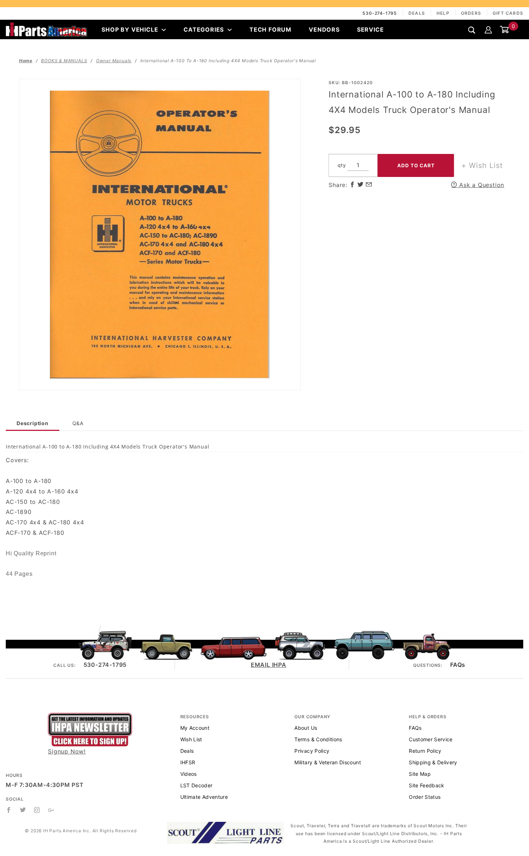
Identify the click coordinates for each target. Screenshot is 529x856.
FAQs (457, 664)
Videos (188, 774)
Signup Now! (67, 751)
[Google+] (51, 810)
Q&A (77, 423)
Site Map (420, 774)
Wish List (191, 739)
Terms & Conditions (318, 739)
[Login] (488, 29)
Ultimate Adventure (204, 797)
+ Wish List (482, 165)
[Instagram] (37, 810)
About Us (305, 728)
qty (342, 165)
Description (33, 423)
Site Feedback (426, 785)
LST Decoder (196, 785)
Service (370, 29)
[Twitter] (23, 810)
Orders (471, 13)
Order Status (424, 797)
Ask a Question (480, 184)
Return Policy (425, 751)
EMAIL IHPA (268, 664)
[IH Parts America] (46, 28)
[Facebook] (9, 810)
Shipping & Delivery (433, 762)
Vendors (324, 29)
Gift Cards (508, 13)
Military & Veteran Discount (327, 762)
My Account (195, 728)
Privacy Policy (311, 751)
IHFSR (187, 762)
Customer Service (431, 739)
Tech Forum (270, 29)
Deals (416, 13)
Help (443, 13)
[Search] (472, 30)
